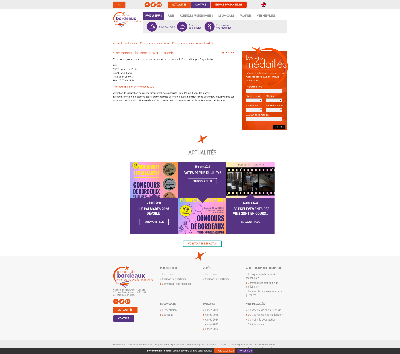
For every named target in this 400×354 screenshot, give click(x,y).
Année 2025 (211, 314)
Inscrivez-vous (170, 274)
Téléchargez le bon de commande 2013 (133, 86)
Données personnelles (241, 344)
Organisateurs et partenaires (169, 344)
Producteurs (153, 15)
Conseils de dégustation (261, 319)
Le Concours (226, 15)
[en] (263, 4)
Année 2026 (211, 310)
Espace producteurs (228, 4)
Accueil (116, 43)
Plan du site (119, 344)
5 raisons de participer (175, 279)
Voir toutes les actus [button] (202, 243)
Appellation (252, 105)
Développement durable (140, 344)
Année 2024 (211, 319)
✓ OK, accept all (225, 350)
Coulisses (167, 314)
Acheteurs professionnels (196, 15)
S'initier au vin (256, 324)
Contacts (211, 344)
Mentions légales (195, 344)
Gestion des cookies (265, 344)
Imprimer (230, 52)
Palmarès (245, 15)
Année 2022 (211, 329)
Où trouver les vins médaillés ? (265, 314)
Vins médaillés (266, 15)
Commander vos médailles (177, 283)
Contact (200, 4)
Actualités (179, 4)
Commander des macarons (154, 43)
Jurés (170, 15)
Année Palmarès (274, 105)
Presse (223, 344)
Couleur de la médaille (258, 115)
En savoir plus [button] (154, 221)
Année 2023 (211, 324)
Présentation (169, 310)
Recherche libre (254, 86)
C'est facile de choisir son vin (264, 310)
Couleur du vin (253, 96)
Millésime (270, 96)
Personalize (245, 350)
